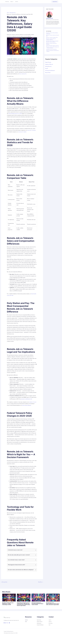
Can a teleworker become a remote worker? (22, 560)
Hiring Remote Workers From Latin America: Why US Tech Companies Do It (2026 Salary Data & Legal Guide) (23, 604)
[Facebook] (4, 622)
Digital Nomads (48, 62)
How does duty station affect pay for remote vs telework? (22, 555)
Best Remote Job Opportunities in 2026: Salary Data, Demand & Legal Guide (52, 603)
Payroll (46, 68)
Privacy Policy (50, 623)
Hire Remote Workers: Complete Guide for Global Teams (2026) (37, 603)
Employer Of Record (49, 64)
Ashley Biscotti (49, 18)
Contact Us (50, 621)
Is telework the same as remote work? (22, 550)
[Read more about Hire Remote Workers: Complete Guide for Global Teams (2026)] (38, 597)
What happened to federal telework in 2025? (22, 565)
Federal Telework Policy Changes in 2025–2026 (52, 45)
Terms (49, 624)
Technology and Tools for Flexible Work (51, 49)
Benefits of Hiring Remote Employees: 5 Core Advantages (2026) (7, 603)
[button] (54, 2)
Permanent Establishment (50, 70)
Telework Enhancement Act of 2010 (15, 113)
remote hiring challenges (26, 405)
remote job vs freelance (31, 130)
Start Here (7, 1)
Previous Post (4, 582)
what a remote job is (22, 73)
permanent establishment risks (26, 399)
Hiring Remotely (48, 66)
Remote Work (47, 72)
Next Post (40, 582)
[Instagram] (7, 622)
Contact (16, 1)
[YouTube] (9, 622)
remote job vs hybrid (22, 131)
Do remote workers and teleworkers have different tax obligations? (22, 570)
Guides (11, 1)
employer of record (32, 402)
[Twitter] (5, 622)
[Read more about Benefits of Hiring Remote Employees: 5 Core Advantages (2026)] (9, 597)
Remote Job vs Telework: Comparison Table (52, 37)
